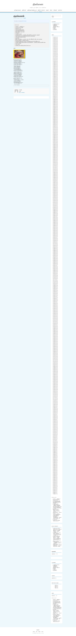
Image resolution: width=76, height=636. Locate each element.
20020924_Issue (55, 365)
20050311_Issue (55, 268)
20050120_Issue (55, 272)
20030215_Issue (55, 350)
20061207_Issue (55, 202)
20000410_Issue (55, 472)
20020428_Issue (55, 380)
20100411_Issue (55, 79)
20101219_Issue (55, 53)
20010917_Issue (55, 405)
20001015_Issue (55, 444)
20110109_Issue (55, 51)
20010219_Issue (55, 429)
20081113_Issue (55, 131)
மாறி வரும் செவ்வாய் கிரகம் (20, 37)
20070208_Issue (55, 196)
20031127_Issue (55, 320)
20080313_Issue (55, 155)
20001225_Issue (55, 435)
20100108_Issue (55, 88)
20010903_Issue (55, 407)
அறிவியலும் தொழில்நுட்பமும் (32, 10)
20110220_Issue (55, 47)
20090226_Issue (55, 120)
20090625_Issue (55, 108)
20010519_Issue (55, 420)
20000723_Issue (55, 457)
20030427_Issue (55, 343)
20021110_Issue (55, 360)
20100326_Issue (55, 80)
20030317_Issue (55, 347)
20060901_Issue (55, 212)
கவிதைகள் (55, 10)
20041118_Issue (55, 279)
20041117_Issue (55, 279)
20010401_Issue (55, 425)
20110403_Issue (55, 42)
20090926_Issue (55, 99)
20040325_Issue (55, 308)
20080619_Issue (55, 145)
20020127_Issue (55, 390)
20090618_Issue (55, 109)
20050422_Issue (55, 264)
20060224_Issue (55, 231)
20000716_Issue (55, 458)
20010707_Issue (55, 413)
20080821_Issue (55, 138)
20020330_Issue (55, 383)
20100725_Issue (55, 68)
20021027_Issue (55, 362)
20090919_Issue (55, 100)
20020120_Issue (55, 390)
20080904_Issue (55, 137)
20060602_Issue (55, 222)
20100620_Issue (55, 72)
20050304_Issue (55, 269)
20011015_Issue (55, 402)
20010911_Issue (55, 405)
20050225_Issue (55, 269)
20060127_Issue (55, 234)
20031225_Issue (55, 317)
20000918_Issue (55, 448)
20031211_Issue (55, 319)
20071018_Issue (55, 170)
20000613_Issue (55, 463)
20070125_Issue (55, 197)
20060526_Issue (55, 223)
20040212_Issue (55, 312)
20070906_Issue (55, 174)
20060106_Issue (55, 236)
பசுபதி (24, 18)
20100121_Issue (55, 87)
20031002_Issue (55, 327)
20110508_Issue (55, 39)
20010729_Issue (55, 411)
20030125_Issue (55, 352)
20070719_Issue (55, 179)
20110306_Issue (55, 45)
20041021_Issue (55, 282)
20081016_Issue (55, 133)
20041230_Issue (55, 274)
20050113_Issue (55, 273)
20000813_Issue (55, 455)
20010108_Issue (55, 433)
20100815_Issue (55, 66)
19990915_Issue (54, 492)
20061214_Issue (55, 201)
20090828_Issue (55, 102)
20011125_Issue (55, 396)
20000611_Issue (55, 463)
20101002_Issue (55, 61)
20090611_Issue (55, 110)
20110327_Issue (55, 43)
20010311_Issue (55, 427)
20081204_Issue (55, 129)
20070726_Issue (55, 178)
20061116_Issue (55, 204)
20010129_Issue (55, 431)
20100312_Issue (55, 82)
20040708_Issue (55, 294)
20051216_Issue (55, 239)
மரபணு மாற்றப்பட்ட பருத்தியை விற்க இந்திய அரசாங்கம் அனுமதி (27, 35)
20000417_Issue (55, 471)
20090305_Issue (55, 120)
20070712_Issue (55, 180)
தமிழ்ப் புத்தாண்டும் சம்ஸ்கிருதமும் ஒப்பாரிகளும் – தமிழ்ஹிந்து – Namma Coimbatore (57, 542)
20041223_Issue (55, 275)
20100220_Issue (55, 84)
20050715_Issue (55, 256)
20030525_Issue (55, 340)
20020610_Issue (55, 376)
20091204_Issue (55, 92)
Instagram (39, 631)
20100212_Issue (55, 85)
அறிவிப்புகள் (24, 10)
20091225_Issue (55, 90)
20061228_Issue (55, 200)
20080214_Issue (55, 158)
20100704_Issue (55, 70)
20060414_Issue (55, 227)
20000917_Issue (55, 449)
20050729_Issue (55, 254)
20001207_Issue (55, 437)
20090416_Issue (55, 115)
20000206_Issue (55, 479)
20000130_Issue (55, 480)
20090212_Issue (55, 122)
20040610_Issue (55, 297)
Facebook (34, 631)
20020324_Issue (55, 384)
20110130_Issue (55, 49)
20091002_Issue (55, 98)
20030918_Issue (55, 328)
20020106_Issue (55, 392)
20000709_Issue (55, 459)
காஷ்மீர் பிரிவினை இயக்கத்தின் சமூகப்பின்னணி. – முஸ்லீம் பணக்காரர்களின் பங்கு (30, 42)
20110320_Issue (55, 44)
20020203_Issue (55, 389)
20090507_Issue (55, 113)
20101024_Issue (55, 59)
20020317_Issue (55, 385)
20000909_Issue (55, 451)
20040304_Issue (55, 310)
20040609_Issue (55, 298)
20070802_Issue (55, 178)
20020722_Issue (55, 372)
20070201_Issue (55, 196)
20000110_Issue (55, 482)
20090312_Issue (55, 119)
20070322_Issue (55, 191)
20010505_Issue (55, 421)
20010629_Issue (55, 415)
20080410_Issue (55, 152)
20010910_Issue (55, 406)
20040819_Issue (55, 289)
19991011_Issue (54, 491)
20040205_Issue (55, 313)
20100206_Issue (55, 85)
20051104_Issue (55, 244)
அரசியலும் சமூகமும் (17, 10)
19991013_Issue (55, 491)
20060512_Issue (55, 224)
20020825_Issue (55, 368)
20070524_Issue (55, 185)
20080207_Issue (55, 158)
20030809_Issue (55, 332)
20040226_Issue (55, 311)
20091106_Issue (55, 95)
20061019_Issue (55, 207)
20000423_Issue (55, 470)
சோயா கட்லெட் (18, 43)
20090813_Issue (55, 103)
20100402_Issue (55, 80)
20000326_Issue (55, 474)
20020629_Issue (55, 374)
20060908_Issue (55, 211)
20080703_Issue (55, 143)
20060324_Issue (55, 229)
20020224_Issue (55, 387)
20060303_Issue (55, 231)
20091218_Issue (55, 90)
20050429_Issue (55, 263)
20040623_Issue (55, 296)
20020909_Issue (55, 367)
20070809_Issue (55, 177)
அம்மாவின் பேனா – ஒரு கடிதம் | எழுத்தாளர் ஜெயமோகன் (56, 533)
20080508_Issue (55, 149)
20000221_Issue (55, 478)
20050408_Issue (55, 266)
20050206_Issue (55, 270)
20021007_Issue (55, 364)
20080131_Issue (55, 159)
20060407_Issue (55, 228)
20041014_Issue (55, 283)
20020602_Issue (55, 377)
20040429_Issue (55, 304)
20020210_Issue (55, 388)
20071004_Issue (55, 171)
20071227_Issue (55, 163)
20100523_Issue (55, 75)
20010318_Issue (55, 426)
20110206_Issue (55, 48)
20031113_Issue (55, 322)
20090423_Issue (55, 115)
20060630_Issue (55, 219)
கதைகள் (47, 10)
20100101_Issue (55, 89)
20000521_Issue (55, 466)
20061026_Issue (55, 206)
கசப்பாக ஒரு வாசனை (19, 27)
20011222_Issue (55, 393)
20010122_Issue (55, 432)
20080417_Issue (55, 151)
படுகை (59, 546)
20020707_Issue (55, 373)
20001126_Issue (55, 439)
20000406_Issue (55, 473)
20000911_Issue (55, 450)
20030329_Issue (55, 346)
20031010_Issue (55, 326)
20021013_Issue (55, 363)
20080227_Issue (55, 156)
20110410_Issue (55, 42)
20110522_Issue (55, 37)
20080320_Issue (55, 154)
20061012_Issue (55, 208)
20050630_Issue (55, 257)
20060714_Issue (55, 218)
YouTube (42, 631)
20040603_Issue (55, 299)
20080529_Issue (55, 147)
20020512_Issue (55, 379)
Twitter (36, 631)
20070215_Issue (55, 195)
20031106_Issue (55, 322)
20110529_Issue (40, 11)
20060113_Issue (55, 236)
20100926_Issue (55, 62)
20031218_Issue (55, 318)
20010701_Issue (55, 414)
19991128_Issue (55, 486)
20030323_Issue (55, 347)
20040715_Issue (55, 293)
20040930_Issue (55, 284)
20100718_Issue (55, 69)
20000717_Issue (55, 458)
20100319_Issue (55, 81)
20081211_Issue (55, 128)
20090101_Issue (55, 126)
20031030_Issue (55, 323)
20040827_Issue (55, 288)
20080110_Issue (55, 161)
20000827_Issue (55, 453)
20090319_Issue (55, 118)
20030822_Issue (55, 331)
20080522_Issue (55, 148)
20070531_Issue (55, 184)
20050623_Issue (55, 258)
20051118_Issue (55, 243)
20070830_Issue (55, 175)
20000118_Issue (55, 481)
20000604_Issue (55, 465)
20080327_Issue (55, 153)
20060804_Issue (55, 215)
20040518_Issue (55, 301)
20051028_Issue (55, 245)
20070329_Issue (55, 191)
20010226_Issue (55, 428)
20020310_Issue (55, 385)
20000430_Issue (55, 469)
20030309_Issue (55, 348)
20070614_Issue (55, 183)
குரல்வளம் (54, 503)
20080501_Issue (55, 150)
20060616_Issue (55, 221)
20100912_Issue (55, 63)
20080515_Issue (55, 148)
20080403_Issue (55, 153)
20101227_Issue (55, 52)
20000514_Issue (55, 468)
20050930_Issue (55, 248)
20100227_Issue (55, 83)
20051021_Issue (55, 246)
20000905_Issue (55, 452)
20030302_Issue (55, 349)
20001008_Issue (55, 445)
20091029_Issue (55, 95)
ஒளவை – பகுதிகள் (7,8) (19, 26)
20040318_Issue (55, 309)
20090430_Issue (55, 114)
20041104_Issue (55, 281)
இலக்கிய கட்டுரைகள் (41, 10)
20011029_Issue (55, 400)
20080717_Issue (55, 142)
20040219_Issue (55, 312)
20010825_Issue (55, 408)
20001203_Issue (55, 438)
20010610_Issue (55, 417)
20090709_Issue (55, 107)
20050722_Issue (55, 255)
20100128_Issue (55, 86)
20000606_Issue (55, 464)
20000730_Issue (55, 456)
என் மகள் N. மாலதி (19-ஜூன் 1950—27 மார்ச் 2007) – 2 (57, 535)
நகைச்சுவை (60, 10)
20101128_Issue (55, 55)
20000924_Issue (55, 447)
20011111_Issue (55, 398)
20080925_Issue (55, 135)
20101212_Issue (55, 54)
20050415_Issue (55, 264)
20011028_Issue (55, 400)
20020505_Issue (55, 380)
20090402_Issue (55, 117)
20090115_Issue (55, 125)
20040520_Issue (55, 300)
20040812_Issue (55, 290)
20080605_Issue (55, 146)
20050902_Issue (55, 251)
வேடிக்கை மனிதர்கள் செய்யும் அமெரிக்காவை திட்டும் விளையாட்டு (27, 41)
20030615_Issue (55, 338)
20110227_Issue (55, 46)
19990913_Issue (55, 493)
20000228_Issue (55, 477)
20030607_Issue (55, 339)
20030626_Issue (55, 337)
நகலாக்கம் (17, 38)
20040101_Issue (55, 317)
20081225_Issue (55, 127)
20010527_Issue (55, 418)
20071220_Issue (55, 163)
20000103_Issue (55, 483)
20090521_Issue (55, 112)
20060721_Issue (55, 217)
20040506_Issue (55, 303)
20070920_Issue (55, 173)
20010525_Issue (55, 419)
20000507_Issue (55, 468)
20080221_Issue (55, 157)
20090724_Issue (55, 105)
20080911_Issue (55, 136)
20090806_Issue (55, 104)
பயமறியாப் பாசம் (18, 33)
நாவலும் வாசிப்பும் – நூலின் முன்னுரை (56, 531)
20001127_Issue (55, 438)
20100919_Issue (55, 62)
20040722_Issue (55, 292)
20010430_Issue (55, 422)
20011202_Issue (55, 395)
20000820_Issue (55, 453)
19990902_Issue (56, 585)
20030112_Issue (55, 354)
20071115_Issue (55, 167)
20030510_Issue (55, 342)
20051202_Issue (55, 241)
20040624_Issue (55, 295)
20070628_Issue (55, 181)
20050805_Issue (55, 254)
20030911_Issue (55, 329)
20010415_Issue (55, 423)
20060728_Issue (55, 216)
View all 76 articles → (22, 92)
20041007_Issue (55, 284)
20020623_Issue (55, 375)
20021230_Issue (55, 355)
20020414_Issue (55, 382)
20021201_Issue (55, 358)
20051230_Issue (55, 238)
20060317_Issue (55, 230)
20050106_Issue (55, 274)
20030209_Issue (55, 351)
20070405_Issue (55, 190)
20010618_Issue (55, 416)
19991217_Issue (55, 484)
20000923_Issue (55, 448)
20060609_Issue (55, 221)
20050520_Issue (55, 261)
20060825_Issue (55, 213)
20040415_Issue (55, 306)
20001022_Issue (55, 443)
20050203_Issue (55, 271)
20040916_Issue (55, 286)
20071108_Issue (55, 168)
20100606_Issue (55, 73)
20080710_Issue (55, 143)
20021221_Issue (55, 356)
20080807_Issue (55, 140)
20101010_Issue (55, 60)
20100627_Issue (55, 71)
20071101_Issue (55, 168)
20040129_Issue (55, 314)
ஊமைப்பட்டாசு (18, 28)
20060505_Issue (55, 225)
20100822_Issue (55, 65)
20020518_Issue (55, 378)
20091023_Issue (55, 96)
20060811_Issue (55, 214)
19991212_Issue (55, 485)
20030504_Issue (55, 342)
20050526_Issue (55, 260)
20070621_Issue (55, 182)
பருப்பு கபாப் (17, 44)
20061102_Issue (55, 206)
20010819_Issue (55, 409)
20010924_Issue (55, 404)
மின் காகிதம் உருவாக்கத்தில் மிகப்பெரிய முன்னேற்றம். (25, 36)
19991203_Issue (55, 486)
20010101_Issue (55, 434)
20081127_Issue (55, 130)
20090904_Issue (55, 101)
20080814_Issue (55, 139)
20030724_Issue (55, 334)
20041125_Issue (55, 278)
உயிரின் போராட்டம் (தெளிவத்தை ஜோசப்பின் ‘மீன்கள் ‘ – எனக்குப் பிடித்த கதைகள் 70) (57, 539)
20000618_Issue (55, 462)
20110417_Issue (55, 41)
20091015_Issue (55, 97)
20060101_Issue (55, 237)
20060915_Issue (55, 211)
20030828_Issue (55, 330)
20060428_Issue (55, 226)
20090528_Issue (55, 111)
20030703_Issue (55, 336)
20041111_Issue (55, 280)
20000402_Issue (55, 473)
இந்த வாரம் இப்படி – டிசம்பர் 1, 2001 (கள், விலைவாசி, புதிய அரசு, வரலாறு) (28, 39)
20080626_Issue (55, 144)
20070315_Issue (55, 192)
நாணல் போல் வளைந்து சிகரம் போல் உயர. (23, 45)
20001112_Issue (55, 441)
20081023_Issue (55, 132)
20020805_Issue (55, 370)
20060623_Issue (55, 220)
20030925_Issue (55, 327)
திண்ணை (38, 4)
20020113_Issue (55, 391)
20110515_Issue (55, 38)
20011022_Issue (55, 401)
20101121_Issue (55, 56)
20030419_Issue (55, 344)
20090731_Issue (55, 105)
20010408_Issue (55, 424)
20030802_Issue (55, 333)
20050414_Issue (55, 265)
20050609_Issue (55, 259)
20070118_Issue (55, 198)
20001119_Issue (55, 440)
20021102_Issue (55, 361)
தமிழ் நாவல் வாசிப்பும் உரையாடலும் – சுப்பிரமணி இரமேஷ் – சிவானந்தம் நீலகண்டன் (57, 529)
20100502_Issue (55, 77)
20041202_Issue (55, 277)
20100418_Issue (55, 78)
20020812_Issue (55, 370)
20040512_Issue (55, 302)
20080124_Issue (55, 160)
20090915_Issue (55, 100)
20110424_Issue (55, 40)
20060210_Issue (55, 233)
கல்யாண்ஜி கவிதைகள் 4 (20, 30)
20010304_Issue (55, 428)
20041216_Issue (55, 276)
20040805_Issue (55, 291)
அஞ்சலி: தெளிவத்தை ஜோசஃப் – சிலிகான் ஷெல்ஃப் (56, 537)
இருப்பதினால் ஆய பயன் (19, 31)
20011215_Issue (55, 394)
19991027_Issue (55, 490)
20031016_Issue (55, 325)
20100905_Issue (55, 64)
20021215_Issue (55, 357)
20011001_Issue (55, 403)
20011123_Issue (55, 397)
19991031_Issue (55, 489)
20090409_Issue (55, 116)
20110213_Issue (55, 47)
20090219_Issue (55, 121)
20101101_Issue (55, 58)
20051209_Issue (55, 240)
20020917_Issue (55, 366)
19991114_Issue (55, 488)
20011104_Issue (55, 399)
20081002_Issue (55, 134)
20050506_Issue (55, 262)
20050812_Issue (55, 253)
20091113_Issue (55, 94)
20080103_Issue (55, 162)
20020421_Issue (55, 381)
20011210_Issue (24, 21)
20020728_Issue (55, 371)
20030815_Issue (55, 332)
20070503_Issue (55, 187)
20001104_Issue (55, 442)
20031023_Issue (55, 324)
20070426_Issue (55, 188)
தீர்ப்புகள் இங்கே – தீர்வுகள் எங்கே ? (22, 40)
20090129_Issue (55, 123)
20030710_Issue (55, 335)
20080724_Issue (55, 141)
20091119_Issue (55, 93)
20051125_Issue (55, 242)
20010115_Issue (55, 433)
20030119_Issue (55, 353)
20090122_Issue (55, 124)
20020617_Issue (55, 375)
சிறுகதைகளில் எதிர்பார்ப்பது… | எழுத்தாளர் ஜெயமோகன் (57, 546)
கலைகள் (51, 10)
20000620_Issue (55, 461)
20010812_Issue (55, 410)
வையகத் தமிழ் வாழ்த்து (19, 29)
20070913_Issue (55, 173)
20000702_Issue (55, 460)
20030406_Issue (55, 345)
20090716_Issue (55, 106)
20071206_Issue (55, 165)
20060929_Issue (55, 209)
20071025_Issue (55, 169)
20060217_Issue (55, 232)
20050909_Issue (55, 250)
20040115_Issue (55, 315)
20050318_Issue (55, 267)
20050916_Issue (55, 249)
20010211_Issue (55, 430)
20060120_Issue (55, 235)
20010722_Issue (55, 412)
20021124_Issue (55, 359)
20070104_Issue (55, 199)
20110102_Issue (55, 52)
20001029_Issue (55, 443)
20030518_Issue (55, 341)
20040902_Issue (55, 287)
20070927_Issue (55, 172)
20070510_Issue (55, 186)
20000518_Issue (55, 467)
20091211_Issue (55, 91)
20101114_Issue (55, 57)
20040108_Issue (55, 316)
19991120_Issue (55, 487)
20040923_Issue (55, 285)
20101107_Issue (55, 57)
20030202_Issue (55, 352)
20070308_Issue (55, 193)
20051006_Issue (55, 247)
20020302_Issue (55, 386)
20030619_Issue (55, 337)
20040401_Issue (55, 307)
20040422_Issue (55, 305)
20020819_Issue (55, 369)
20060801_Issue (55, 216)
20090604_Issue (55, 110)
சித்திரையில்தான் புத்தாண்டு (57, 544)
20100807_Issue (55, 67)
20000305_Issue (55, 476)
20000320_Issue (55, 475)
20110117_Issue (55, 50)
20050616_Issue (55, 259)
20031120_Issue (55, 321)
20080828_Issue (55, 138)
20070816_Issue (55, 176)
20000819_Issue (55, 454)
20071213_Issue (55, 164)
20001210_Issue (55, 436)
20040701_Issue (55, 294)
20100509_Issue (55, 76)
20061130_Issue (55, 203)
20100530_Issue (55, 74)
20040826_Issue (55, 289)
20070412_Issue (55, 189)
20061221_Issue (55, 201)
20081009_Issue (55, 133)
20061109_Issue (55, 205)
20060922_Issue (55, 210)
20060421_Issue (55, 226)
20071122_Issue (55, 166)
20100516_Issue (55, 75)
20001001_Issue (55, 446)
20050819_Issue (55, 252)
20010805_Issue (55, 410)
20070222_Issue (55, 194)
